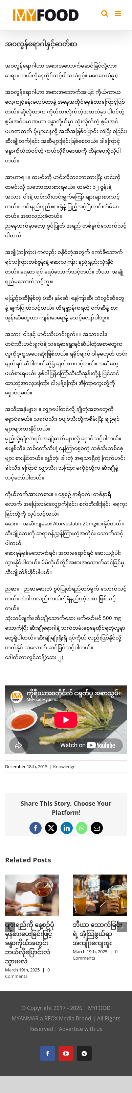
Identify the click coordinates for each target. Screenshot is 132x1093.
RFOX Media (59, 1009)
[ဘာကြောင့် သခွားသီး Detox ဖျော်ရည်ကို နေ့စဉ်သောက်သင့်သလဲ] (100, 878)
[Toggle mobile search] (104, 13)
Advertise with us (81, 1019)
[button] (10, 922)
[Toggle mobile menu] (118, 13)
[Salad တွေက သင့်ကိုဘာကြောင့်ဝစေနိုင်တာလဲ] (32, 878)
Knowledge (64, 766)
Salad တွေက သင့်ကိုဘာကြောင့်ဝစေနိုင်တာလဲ (29, 933)
